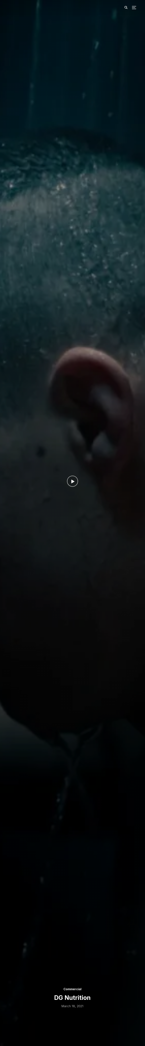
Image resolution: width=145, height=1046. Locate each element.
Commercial (72, 989)
